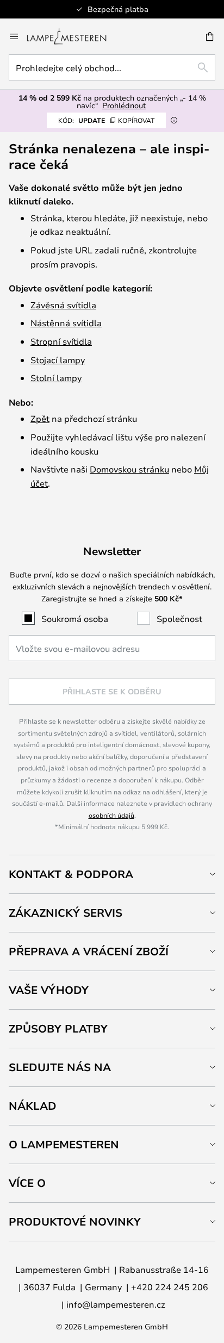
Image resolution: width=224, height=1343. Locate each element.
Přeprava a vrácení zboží (89, 951)
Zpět (39, 418)
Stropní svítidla (61, 341)
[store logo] (73, 36)
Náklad (33, 1105)
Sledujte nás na (60, 1067)
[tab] (112, 874)
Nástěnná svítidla (66, 322)
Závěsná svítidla (63, 304)
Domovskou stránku (129, 469)
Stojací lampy (57, 359)
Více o (27, 1183)
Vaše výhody (49, 990)
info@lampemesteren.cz (115, 1304)
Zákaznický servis (65, 912)
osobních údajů (111, 815)
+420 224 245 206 (169, 1286)
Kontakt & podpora (71, 874)
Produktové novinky (75, 1221)
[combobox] (112, 67)
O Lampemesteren (64, 1144)
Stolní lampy (56, 377)
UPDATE (106, 120)
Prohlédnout (124, 105)
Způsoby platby (58, 1028)
